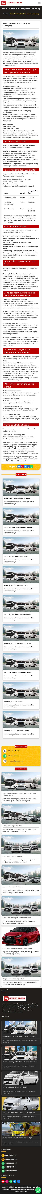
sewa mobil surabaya (23, 1187)
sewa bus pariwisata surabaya (22, 1189)
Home (5, 14)
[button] (39, 3)
